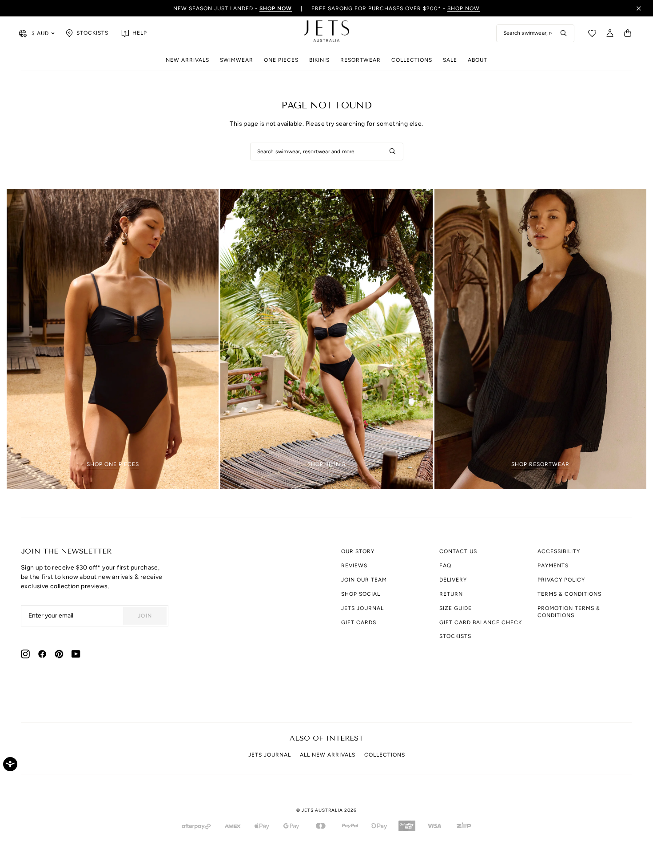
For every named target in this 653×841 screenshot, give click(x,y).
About (477, 60)
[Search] (564, 33)
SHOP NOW (463, 8)
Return (451, 594)
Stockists (455, 636)
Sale (450, 60)
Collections (411, 60)
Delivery (453, 580)
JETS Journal (362, 608)
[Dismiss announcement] (639, 8)
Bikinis (319, 60)
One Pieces (281, 60)
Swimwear (236, 60)
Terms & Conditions (569, 594)
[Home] (326, 33)
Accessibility (559, 551)
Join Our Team (364, 580)
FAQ (445, 565)
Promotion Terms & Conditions (569, 611)
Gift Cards (358, 622)
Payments (553, 565)
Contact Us (458, 551)
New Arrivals (187, 60)
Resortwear (360, 60)
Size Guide (455, 608)
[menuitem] (187, 61)
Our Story (357, 551)
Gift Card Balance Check (480, 622)
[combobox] (535, 33)
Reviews (354, 565)
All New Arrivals (327, 755)
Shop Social (360, 594)
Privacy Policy (561, 580)
